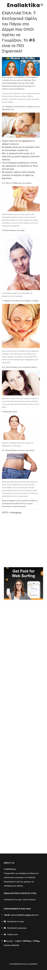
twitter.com (12, 934)
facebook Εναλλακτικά (17, 928)
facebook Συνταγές (15, 921)
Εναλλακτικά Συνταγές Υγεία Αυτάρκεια (20, 899)
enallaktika (32, 964)
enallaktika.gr (10, 869)
